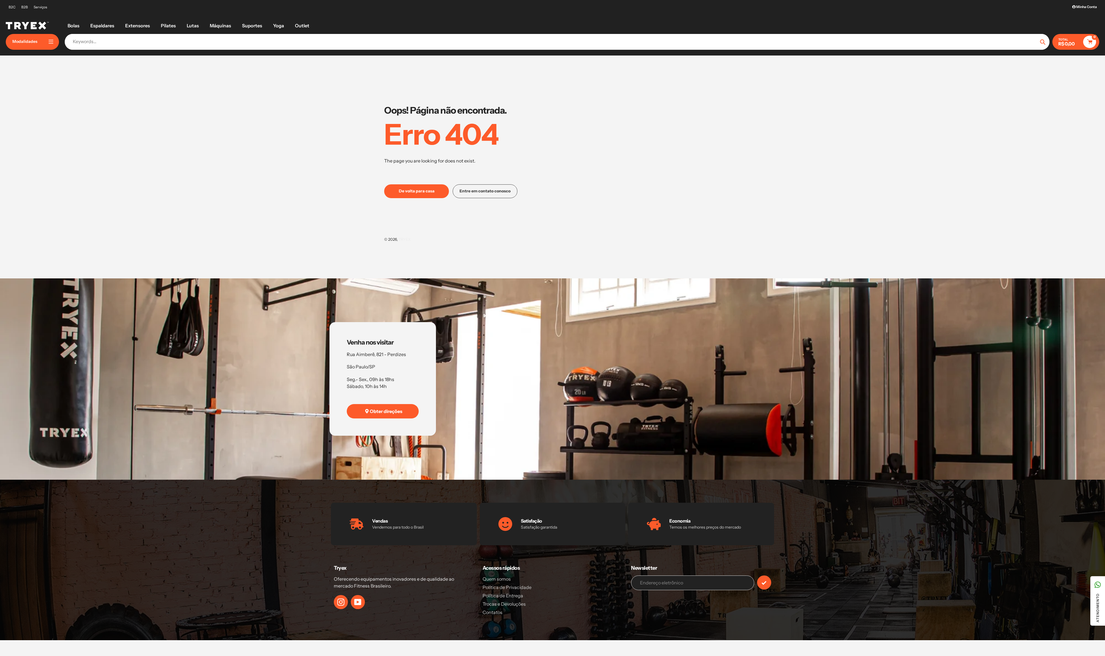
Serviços (40, 7)
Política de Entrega (503, 595)
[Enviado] (764, 582)
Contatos (492, 612)
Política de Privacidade (507, 587)
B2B (24, 7)
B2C (12, 7)
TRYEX (405, 239)
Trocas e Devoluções (504, 604)
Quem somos (497, 579)
